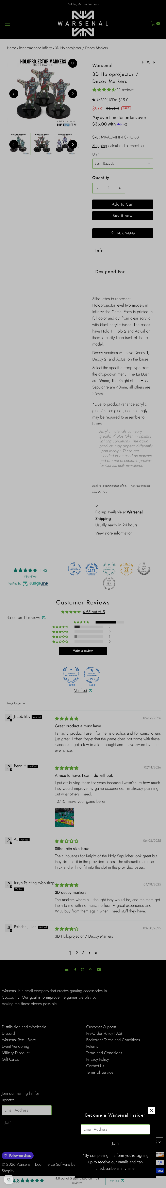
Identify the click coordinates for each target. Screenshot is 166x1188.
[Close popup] (151, 1110)
